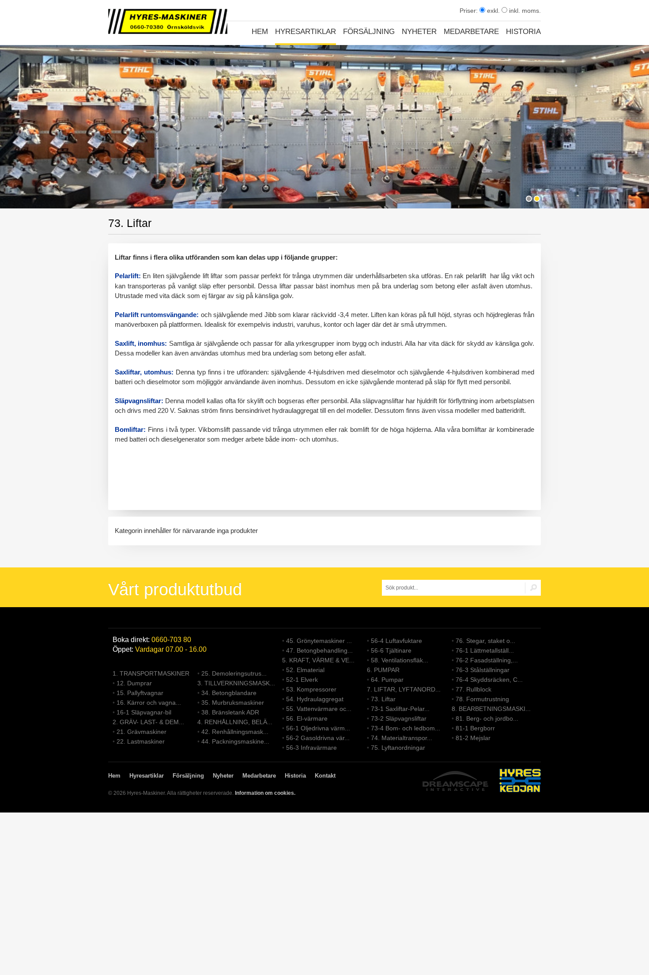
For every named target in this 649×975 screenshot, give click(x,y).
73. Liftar (383, 699)
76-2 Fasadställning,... (487, 660)
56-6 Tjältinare (391, 650)
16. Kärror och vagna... (149, 702)
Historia (523, 31)
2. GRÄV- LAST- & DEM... (148, 722)
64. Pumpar (387, 679)
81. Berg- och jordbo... (487, 718)
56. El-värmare (307, 718)
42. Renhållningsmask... (234, 731)
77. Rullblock (473, 689)
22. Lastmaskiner (141, 741)
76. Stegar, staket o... (485, 640)
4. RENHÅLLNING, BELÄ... (234, 722)
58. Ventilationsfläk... (399, 660)
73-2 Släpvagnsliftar (398, 718)
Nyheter (419, 31)
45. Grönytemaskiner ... (319, 640)
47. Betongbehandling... (319, 650)
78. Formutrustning (482, 699)
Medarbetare (471, 31)
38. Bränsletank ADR (230, 712)
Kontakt (325, 775)
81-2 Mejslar (473, 737)
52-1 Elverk (302, 679)
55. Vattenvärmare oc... (318, 708)
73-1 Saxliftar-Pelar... (400, 708)
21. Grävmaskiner (141, 731)
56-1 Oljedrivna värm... (318, 728)
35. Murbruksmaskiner (232, 702)
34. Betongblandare (229, 692)
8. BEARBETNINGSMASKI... (491, 708)
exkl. (492, 10)
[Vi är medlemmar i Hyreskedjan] (520, 782)
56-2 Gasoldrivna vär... (318, 737)
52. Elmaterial (305, 669)
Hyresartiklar (305, 31)
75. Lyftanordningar (398, 747)
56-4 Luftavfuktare (396, 640)
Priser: (469, 10)
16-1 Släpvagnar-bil (144, 712)
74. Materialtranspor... (401, 737)
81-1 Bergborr (475, 728)
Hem (260, 31)
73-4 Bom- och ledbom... (405, 728)
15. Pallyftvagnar (140, 692)
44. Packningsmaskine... (235, 741)
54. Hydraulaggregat (314, 699)
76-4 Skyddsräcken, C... (489, 679)
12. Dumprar (134, 683)
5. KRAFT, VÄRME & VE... (318, 660)
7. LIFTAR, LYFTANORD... (404, 689)
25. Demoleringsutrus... (234, 673)
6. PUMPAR (383, 669)
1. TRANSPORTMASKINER (151, 673)
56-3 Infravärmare (311, 747)
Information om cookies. (265, 793)
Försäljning (369, 31)
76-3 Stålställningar (482, 669)
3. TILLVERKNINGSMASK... (236, 683)
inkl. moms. (524, 10)
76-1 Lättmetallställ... (485, 650)
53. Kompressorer (311, 689)
